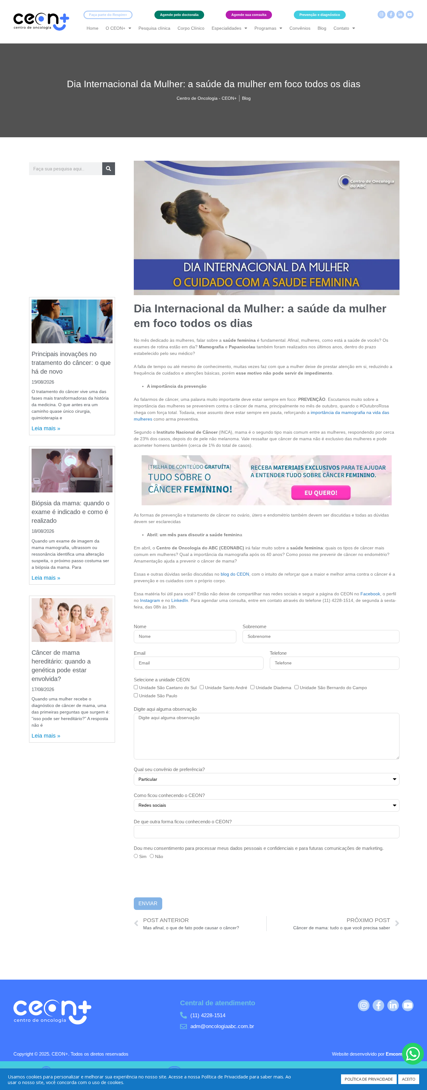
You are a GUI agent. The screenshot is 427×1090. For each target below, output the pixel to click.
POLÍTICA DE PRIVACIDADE (369, 1079)
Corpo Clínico (191, 28)
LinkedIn (179, 600)
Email (139, 653)
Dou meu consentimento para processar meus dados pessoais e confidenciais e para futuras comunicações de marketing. (259, 848)
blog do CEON (235, 574)
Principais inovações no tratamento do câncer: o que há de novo (71, 363)
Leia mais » (46, 428)
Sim (143, 856)
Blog (322, 28)
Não (159, 856)
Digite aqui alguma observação (165, 709)
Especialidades (226, 28)
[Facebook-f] (391, 14)
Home (92, 28)
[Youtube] (410, 14)
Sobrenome (254, 626)
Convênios (299, 28)
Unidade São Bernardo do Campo (333, 687)
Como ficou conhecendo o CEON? (169, 795)
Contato (341, 28)
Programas (265, 28)
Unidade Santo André (226, 687)
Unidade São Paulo (158, 695)
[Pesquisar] (108, 168)
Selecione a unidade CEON (162, 679)
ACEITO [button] (408, 1079)
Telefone (278, 653)
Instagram (150, 600)
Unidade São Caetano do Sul (168, 687)
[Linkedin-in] (400, 14)
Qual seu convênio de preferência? (169, 769)
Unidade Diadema (273, 687)
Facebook (370, 593)
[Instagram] (381, 14)
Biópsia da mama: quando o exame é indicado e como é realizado (70, 512)
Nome (140, 626)
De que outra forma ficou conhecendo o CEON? (183, 821)
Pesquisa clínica (154, 28)
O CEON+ (115, 28)
